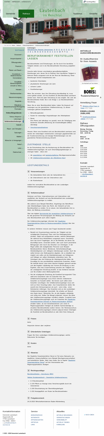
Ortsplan (34, 422)
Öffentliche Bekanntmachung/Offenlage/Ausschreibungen (14, 106)
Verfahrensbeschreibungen (42, 45)
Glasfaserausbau (15, 93)
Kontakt (7, 1)
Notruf (19, 144)
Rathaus (26, 14)
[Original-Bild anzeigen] (90, 99)
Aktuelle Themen (63, 422)
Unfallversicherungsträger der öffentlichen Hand (49, 158)
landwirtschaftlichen (52, 155)
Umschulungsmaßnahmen (39, 127)
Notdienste (35, 417)
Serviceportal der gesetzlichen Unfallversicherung (56, 213)
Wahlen (19, 136)
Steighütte (18, 101)
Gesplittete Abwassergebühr (15, 82)
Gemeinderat (17, 78)
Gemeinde (10, 14)
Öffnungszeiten (16, 62)
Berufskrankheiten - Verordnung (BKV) (40, 374)
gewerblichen (37, 155)
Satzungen (17, 132)
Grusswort (17, 54)
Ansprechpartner (15, 58)
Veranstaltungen (63, 417)
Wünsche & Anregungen (13, 140)
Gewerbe (93, 14)
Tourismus (77, 14)
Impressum (16, 1)
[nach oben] (84, 415)
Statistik (18, 125)
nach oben (90, 415)
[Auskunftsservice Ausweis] (90, 81)
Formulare (18, 109)
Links (19, 148)
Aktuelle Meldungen (64, 415)
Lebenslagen (17, 119)
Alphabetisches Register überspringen (40, 49)
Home (13, 45)
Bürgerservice (36, 415)
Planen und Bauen (15, 70)
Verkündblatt (62, 420)
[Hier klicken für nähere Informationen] (90, 97)
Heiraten (18, 89)
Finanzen (18, 66)
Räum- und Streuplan (14, 129)
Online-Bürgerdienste (28, 45)
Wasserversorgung (15, 97)
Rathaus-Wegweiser (15, 116)
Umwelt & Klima (15, 86)
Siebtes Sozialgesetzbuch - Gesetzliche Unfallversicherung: (47, 377)
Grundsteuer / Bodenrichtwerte (16, 74)
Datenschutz (26, 1)
